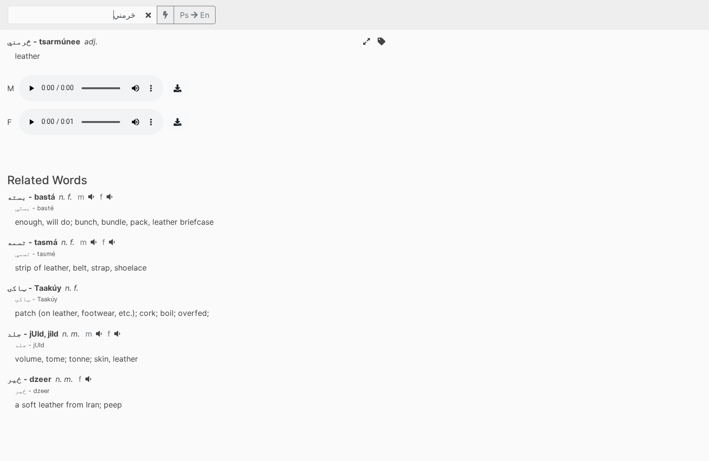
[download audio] (177, 88)
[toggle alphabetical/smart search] (165, 15)
